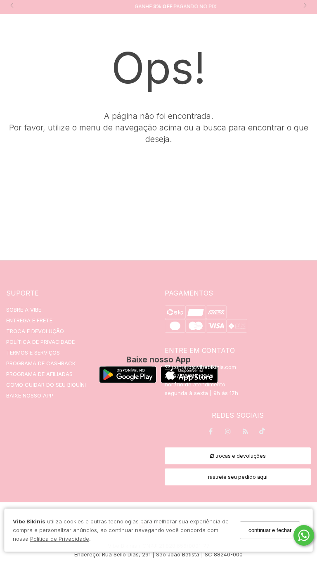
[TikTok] (262, 433)
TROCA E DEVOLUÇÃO (35, 331)
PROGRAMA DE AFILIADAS (39, 374)
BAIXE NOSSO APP (29, 395)
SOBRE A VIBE (23, 309)
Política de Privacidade (59, 538)
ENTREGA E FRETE (29, 320)
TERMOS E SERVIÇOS (33, 352)
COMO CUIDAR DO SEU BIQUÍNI (46, 384)
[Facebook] (210, 432)
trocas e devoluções (240, 456)
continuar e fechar (269, 530)
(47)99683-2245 (191, 375)
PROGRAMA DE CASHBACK (41, 363)
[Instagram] (227, 432)
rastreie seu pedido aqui (237, 477)
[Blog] (245, 432)
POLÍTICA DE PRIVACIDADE (40, 341)
